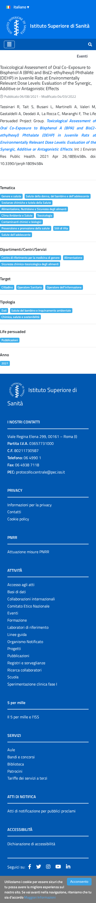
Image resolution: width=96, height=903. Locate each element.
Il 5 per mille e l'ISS (23, 717)
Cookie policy (18, 519)
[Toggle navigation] (9, 44)
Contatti (14, 512)
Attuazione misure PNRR (28, 552)
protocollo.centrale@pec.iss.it (40, 472)
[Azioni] (8, 7)
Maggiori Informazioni (40, 897)
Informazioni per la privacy (29, 505)
